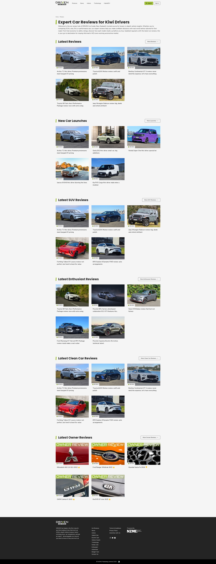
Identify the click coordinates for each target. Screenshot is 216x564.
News (82, 3)
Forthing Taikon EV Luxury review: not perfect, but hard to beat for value (72, 252)
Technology (97, 3)
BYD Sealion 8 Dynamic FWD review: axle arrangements (108, 252)
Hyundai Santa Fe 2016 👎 (138, 467)
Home (57, 17)
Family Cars (95, 545)
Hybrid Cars (95, 535)
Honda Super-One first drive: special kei (142, 151)
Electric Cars (95, 538)
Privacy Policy (113, 531)
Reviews (74, 3)
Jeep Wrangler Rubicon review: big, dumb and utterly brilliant (108, 93)
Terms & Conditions (115, 528)
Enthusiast (95, 547)
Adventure (95, 549)
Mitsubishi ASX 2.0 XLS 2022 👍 (68, 467)
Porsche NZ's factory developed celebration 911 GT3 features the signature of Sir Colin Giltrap (105, 311)
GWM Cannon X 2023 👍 (66, 499)
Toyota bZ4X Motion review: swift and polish (108, 61)
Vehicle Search (96, 540)
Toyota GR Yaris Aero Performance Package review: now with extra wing (72, 93)
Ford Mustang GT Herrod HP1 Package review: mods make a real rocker (72, 331)
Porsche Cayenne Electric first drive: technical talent (108, 331)
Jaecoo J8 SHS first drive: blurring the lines (72, 183)
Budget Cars (95, 552)
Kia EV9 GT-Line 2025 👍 (102, 499)
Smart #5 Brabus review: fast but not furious (143, 299)
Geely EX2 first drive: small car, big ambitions (108, 140)
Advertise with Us (114, 533)
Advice (89, 3)
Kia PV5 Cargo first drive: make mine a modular (108, 172)
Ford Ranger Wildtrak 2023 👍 (104, 467)
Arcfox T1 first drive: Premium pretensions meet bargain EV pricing (72, 61)
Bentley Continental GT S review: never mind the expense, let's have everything (143, 61)
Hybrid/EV (107, 3)
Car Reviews (95, 528)
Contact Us (95, 554)
